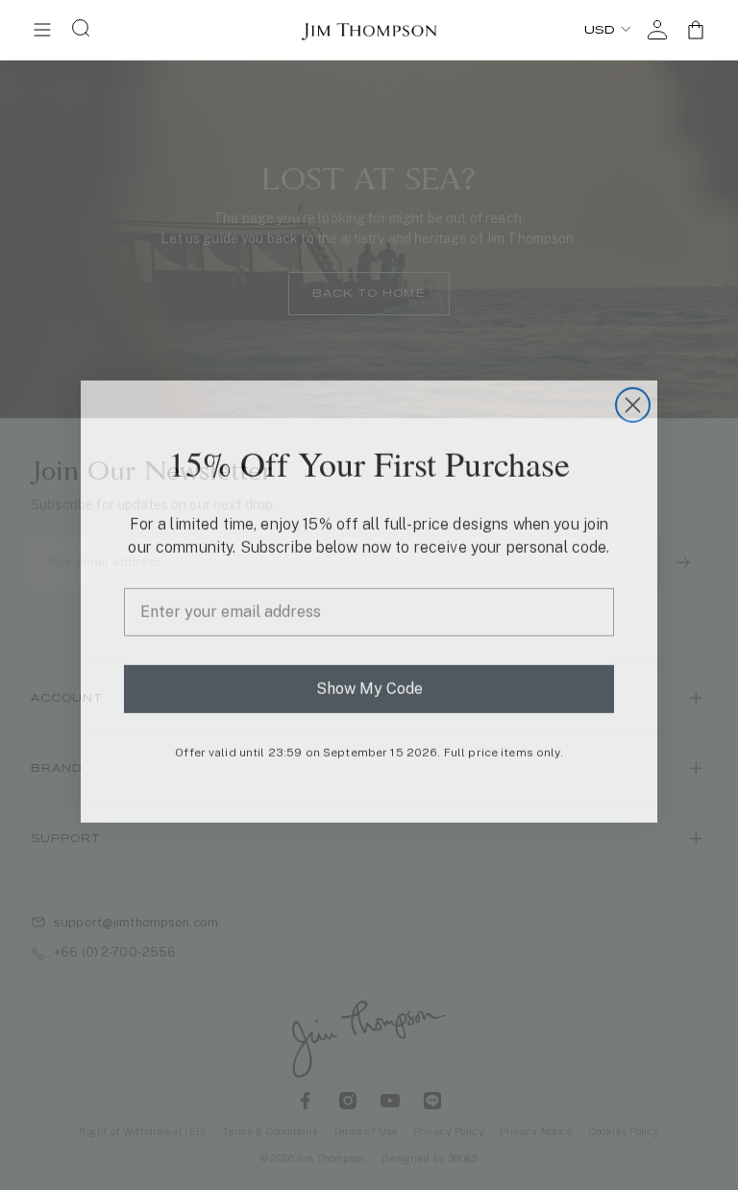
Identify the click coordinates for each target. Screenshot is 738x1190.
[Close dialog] (633, 398)
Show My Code (369, 682)
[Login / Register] (657, 30)
